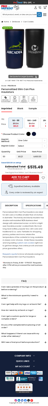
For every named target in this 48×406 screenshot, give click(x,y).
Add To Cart (20, 177)
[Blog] (22, 400)
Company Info (23, 355)
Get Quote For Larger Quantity (21, 76)
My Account (22, 366)
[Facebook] (25, 400)
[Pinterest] (31, 400)
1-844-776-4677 (17, 80)
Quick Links (22, 361)
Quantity (5, 152)
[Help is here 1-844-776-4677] (40, 7)
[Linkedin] (19, 400)
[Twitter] (28, 400)
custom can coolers (25, 243)
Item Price (37, 152)
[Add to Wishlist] (44, 176)
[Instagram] (15, 400)
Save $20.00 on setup (11, 162)
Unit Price (21, 152)
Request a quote (10, 254)
